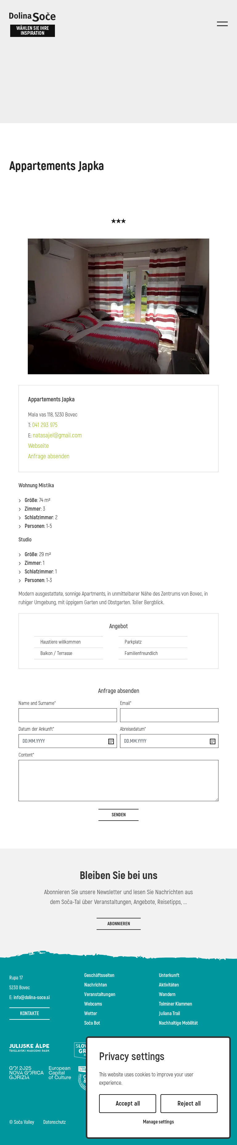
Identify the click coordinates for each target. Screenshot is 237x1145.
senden (119, 815)
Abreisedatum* (133, 729)
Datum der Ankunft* (36, 729)
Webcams (93, 1004)
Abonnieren (118, 924)
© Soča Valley (21, 1122)
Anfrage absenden (48, 456)
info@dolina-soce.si (32, 997)
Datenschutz (54, 1122)
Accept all (128, 1103)
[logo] (32, 17)
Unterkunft (169, 975)
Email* (125, 703)
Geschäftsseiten (99, 975)
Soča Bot (92, 1023)
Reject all (189, 1103)
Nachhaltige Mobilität (178, 1023)
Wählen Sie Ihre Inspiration (32, 30)
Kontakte (29, 1013)
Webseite (38, 446)
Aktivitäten (169, 984)
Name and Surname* (37, 703)
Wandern (167, 994)
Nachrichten (95, 984)
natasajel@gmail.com (57, 435)
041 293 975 (44, 425)
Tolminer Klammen (175, 1004)
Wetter (90, 1013)
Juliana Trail (169, 1013)
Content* (26, 755)
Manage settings (158, 1122)
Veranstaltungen (99, 994)
